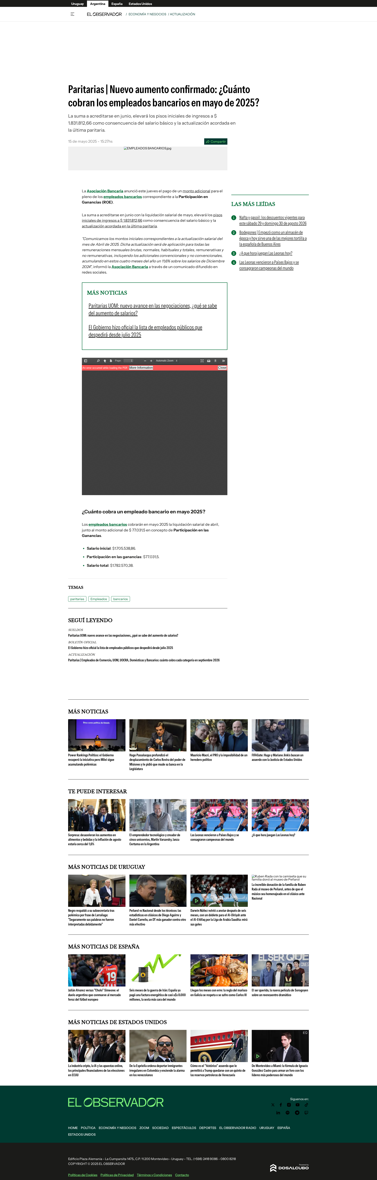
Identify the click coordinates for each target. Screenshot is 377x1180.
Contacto (182, 1175)
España (117, 4)
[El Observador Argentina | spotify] (287, 1112)
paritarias (77, 599)
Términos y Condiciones (154, 1175)
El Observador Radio (237, 1128)
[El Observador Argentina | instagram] (289, 1104)
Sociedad (160, 1128)
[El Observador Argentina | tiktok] (306, 1104)
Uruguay (77, 4)
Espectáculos (184, 1128)
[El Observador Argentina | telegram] (297, 1112)
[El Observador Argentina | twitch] (306, 1112)
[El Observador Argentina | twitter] (273, 1104)
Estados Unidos (140, 4)
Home (73, 1128)
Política (88, 1128)
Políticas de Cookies (82, 1175)
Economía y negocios (147, 14)
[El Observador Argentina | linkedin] (278, 1112)
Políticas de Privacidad (117, 1175)
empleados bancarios (122, 196)
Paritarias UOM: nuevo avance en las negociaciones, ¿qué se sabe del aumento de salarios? (123, 635)
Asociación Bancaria (105, 191)
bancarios (120, 599)
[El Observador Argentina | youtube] (297, 1104)
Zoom (144, 1128)
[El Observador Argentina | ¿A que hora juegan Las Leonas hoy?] (280, 830)
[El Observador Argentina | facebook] (280, 1104)
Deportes (207, 1128)
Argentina (97, 4)
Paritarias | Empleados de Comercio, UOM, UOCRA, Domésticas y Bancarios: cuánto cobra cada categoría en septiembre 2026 (144, 660)
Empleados (99, 599)
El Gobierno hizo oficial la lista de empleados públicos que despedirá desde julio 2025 (120, 648)
